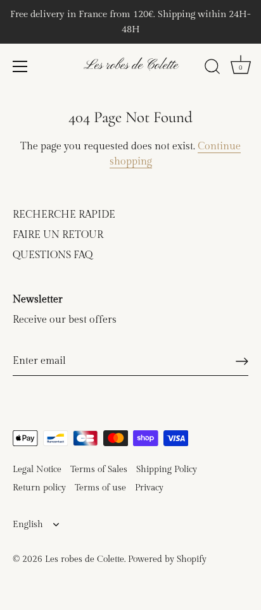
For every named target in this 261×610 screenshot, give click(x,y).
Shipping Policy (166, 469)
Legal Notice (37, 469)
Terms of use (100, 488)
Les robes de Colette (131, 65)
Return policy (39, 488)
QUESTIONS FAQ (52, 255)
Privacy (149, 488)
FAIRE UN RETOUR (58, 235)
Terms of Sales (98, 469)
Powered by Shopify (167, 559)
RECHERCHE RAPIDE (64, 215)
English (28, 525)
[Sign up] (242, 361)
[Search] (212, 68)
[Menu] (20, 66)
